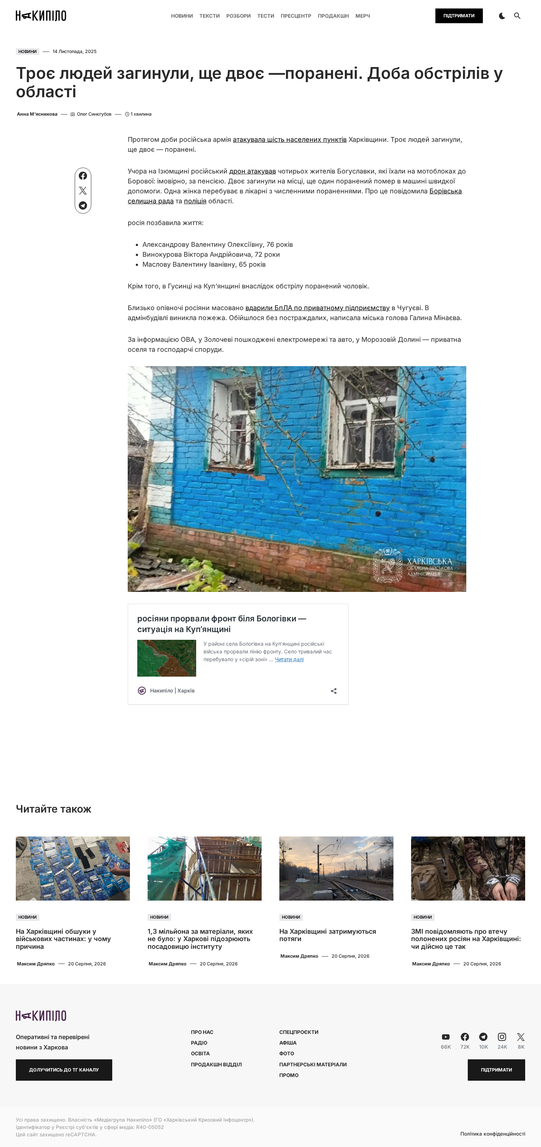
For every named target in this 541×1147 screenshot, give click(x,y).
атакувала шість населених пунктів (290, 139)
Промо (288, 1075)
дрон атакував (252, 171)
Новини (27, 51)
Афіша (288, 1043)
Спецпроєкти (298, 1032)
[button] (502, 16)
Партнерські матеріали (313, 1064)
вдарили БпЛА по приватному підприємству (317, 308)
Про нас (202, 1032)
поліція (195, 201)
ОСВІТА (200, 1053)
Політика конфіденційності (492, 1134)
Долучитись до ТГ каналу (64, 1070)
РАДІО (199, 1043)
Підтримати (458, 15)
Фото (286, 1053)
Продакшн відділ (216, 1064)
